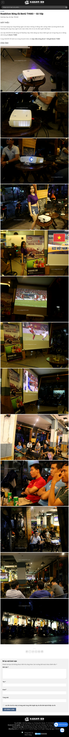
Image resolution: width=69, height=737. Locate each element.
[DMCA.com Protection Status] (41, 733)
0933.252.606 (63, 725)
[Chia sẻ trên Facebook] (30, 651)
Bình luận (6, 667)
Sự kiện (2, 11)
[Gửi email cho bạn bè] (36, 651)
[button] (2, 2)
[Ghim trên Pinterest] (39, 651)
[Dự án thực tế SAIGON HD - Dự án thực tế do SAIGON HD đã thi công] (34, 2)
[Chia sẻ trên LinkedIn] (42, 651)
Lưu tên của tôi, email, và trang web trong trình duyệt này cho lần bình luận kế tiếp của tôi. (30, 705)
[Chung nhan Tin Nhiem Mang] (28, 733)
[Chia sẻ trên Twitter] (33, 651)
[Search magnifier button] (66, 7)
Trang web (6, 697)
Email (4, 689)
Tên (4, 682)
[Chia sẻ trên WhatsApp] (26, 651)
